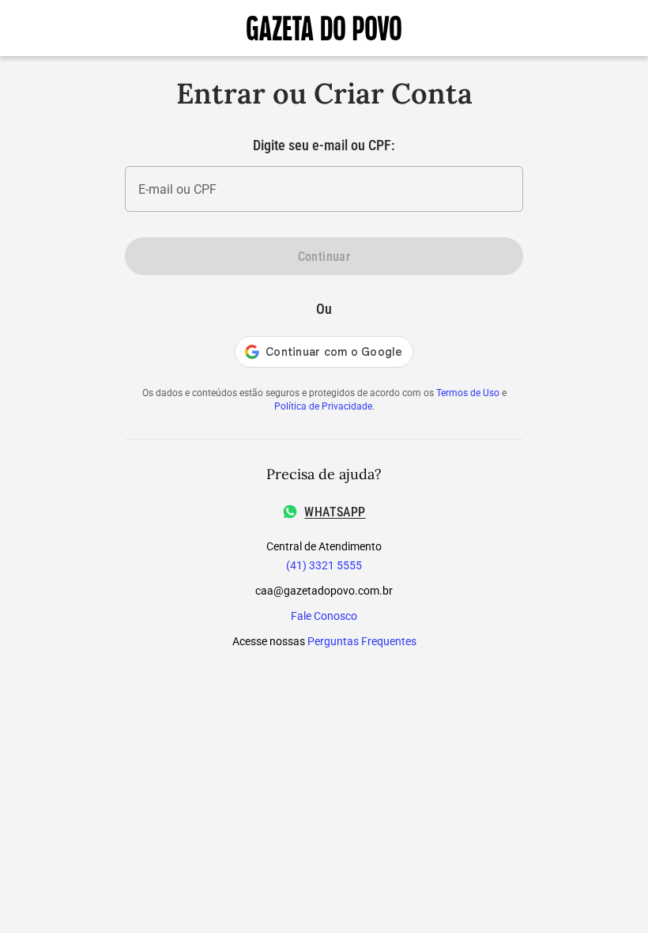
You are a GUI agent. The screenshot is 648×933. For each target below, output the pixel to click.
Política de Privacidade (323, 406)
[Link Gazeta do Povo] (324, 28)
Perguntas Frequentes (361, 641)
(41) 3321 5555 (324, 565)
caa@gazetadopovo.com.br (324, 590)
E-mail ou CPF (177, 189)
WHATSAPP (334, 511)
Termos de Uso (467, 393)
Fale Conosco (324, 616)
